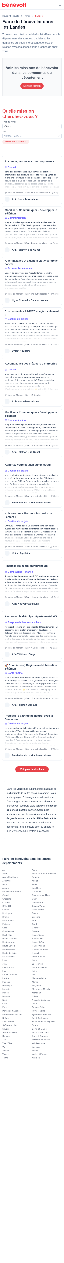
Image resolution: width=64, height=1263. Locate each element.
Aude (34, 884)
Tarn (4, 1039)
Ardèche (36, 877)
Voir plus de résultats (32, 769)
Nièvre (35, 996)
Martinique (7, 985)
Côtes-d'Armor (39, 906)
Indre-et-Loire (38, 956)
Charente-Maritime (41, 895)
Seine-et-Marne (39, 1029)
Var (4, 1047)
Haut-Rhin (7, 935)
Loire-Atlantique (39, 967)
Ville (4, 131)
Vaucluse (36, 1047)
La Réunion (37, 964)
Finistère (6, 924)
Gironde (36, 927)
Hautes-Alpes (8, 949)
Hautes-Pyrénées (40, 949)
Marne (35, 982)
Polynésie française (11, 1011)
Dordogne (7, 913)
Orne (34, 1003)
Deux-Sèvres (38, 909)
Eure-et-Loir (8, 920)
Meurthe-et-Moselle (41, 989)
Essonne (36, 917)
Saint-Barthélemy (40, 1018)
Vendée (6, 1050)
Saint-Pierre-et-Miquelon (43, 1021)
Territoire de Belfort (41, 1039)
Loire (4, 971)
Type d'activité (9, 122)
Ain (3, 870)
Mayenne (36, 985)
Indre (4, 960)
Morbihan (36, 992)
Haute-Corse (38, 935)
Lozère (5, 978)
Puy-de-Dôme (38, 1011)
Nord (4, 1000)
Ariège (35, 881)
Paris (4, 1007)
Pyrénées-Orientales (41, 1014)
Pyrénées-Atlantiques (12, 1014)
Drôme (5, 917)
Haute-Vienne (38, 946)
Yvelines (36, 1058)
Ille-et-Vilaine (8, 956)
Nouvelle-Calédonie (41, 1000)
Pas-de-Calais (38, 1007)
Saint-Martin (8, 1021)
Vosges (5, 1054)
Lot (33, 974)
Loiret (34, 971)
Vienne (35, 1050)
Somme (6, 1036)
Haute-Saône (38, 942)
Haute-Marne (8, 942)
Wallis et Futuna (39, 1054)
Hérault (35, 953)
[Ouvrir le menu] (60, 4)
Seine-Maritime (9, 1032)
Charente (6, 899)
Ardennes (6, 881)
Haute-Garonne (9, 938)
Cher (34, 899)
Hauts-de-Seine (9, 953)
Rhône (5, 1018)
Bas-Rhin (36, 888)
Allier (4, 873)
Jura (4, 964)
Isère (34, 960)
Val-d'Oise (7, 1043)
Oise (4, 1003)
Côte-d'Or (7, 906)
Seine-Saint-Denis (40, 1032)
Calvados (36, 891)
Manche (6, 982)
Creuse (5, 909)
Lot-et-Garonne (9, 974)
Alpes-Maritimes (10, 877)
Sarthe (35, 1025)
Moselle (6, 996)
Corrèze (6, 902)
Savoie (5, 1029)
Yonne (5, 1058)
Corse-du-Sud (38, 902)
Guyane (35, 931)
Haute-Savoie (8, 946)
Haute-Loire (37, 938)
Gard (34, 924)
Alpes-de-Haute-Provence (44, 873)
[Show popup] (59, 136)
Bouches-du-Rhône (11, 891)
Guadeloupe (8, 931)
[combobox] (32, 126)
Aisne (34, 870)
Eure (34, 920)
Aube (4, 884)
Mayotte (6, 989)
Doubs (35, 913)
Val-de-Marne (38, 1043)
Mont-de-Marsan (32, 86)
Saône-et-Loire (9, 1025)
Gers (4, 927)
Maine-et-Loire (39, 978)
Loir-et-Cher (8, 967)
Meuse (5, 992)
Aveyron (6, 888)
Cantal (5, 895)
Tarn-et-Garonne (40, 1036)
